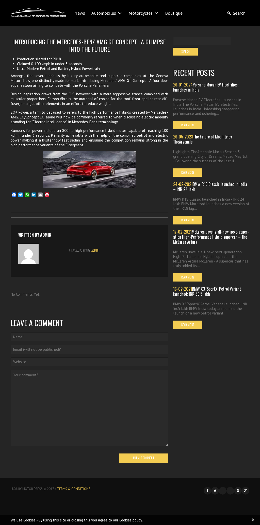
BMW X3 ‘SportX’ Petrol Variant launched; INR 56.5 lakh (207, 291)
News (79, 13)
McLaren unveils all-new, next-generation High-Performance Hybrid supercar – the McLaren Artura (211, 237)
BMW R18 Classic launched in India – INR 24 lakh (210, 186)
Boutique (174, 13)
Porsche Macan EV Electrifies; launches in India (205, 87)
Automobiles (103, 13)
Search (239, 13)
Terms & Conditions (73, 489)
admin (45, 235)
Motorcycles (140, 13)
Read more (187, 125)
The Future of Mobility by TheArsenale (202, 139)
